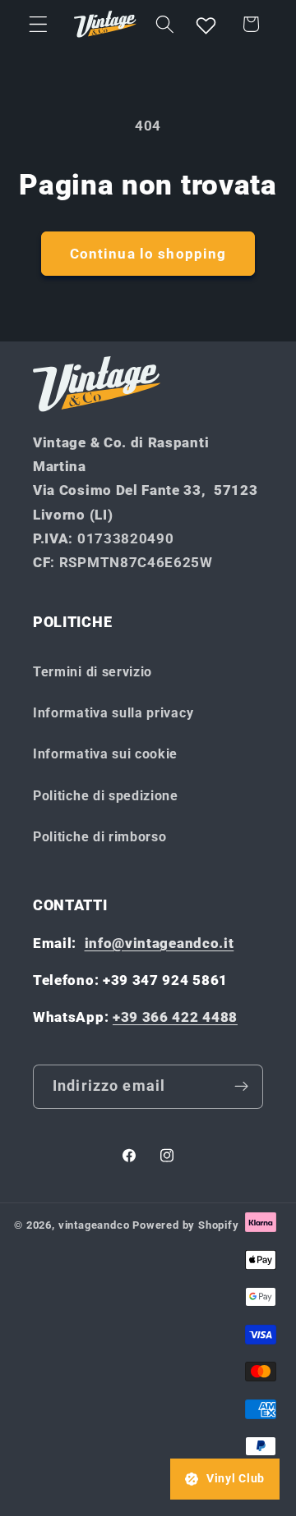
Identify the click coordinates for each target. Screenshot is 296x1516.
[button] (38, 24)
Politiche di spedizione (105, 796)
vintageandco (94, 1225)
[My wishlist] (206, 23)
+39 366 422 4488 (175, 1017)
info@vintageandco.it (159, 943)
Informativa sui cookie (105, 754)
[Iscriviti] (241, 1087)
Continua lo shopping (148, 253)
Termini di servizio (92, 672)
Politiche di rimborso (100, 837)
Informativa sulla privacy (113, 713)
